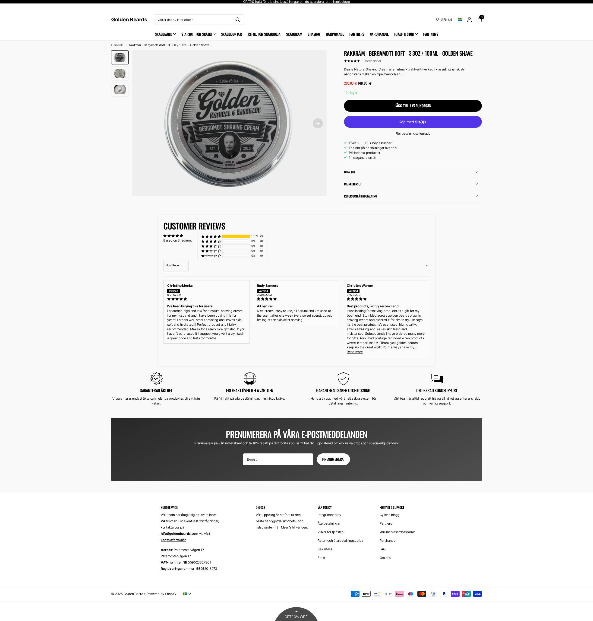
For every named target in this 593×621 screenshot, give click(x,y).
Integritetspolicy (329, 515)
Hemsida (117, 45)
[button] (211, 236)
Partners (386, 523)
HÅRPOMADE (335, 34)
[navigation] (120, 57)
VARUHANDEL (379, 34)
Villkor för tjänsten (330, 532)
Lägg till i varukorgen (412, 105)
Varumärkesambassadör (397, 532)
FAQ (383, 549)
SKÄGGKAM (294, 34)
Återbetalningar (329, 523)
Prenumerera (333, 459)
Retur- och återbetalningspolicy (340, 540)
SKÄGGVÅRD (163, 34)
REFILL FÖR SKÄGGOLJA (264, 34)
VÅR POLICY (324, 507)
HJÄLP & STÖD (404, 34)
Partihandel (388, 540)
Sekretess (325, 549)
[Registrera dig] (469, 19)
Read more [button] (355, 352)
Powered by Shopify (161, 594)
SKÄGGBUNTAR (231, 34)
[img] (206, 299)
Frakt (321, 558)
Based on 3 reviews (177, 240)
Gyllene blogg (390, 515)
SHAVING (314, 34)
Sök (237, 19)
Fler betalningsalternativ (413, 133)
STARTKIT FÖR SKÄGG (196, 34)
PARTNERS (356, 34)
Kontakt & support (392, 507)
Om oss (385, 558)
